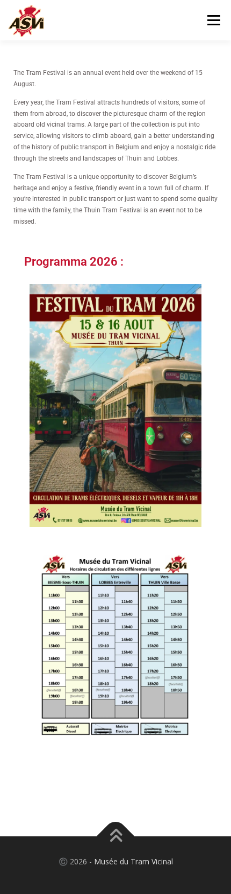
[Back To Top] (116, 836)
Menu (213, 20)
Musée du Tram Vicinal (133, 861)
